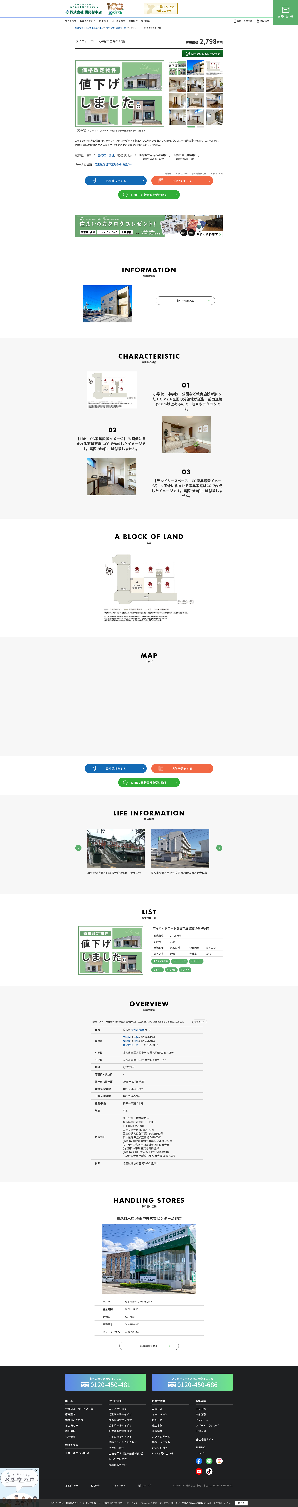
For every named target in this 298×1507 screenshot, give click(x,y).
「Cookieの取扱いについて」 (200, 1503)
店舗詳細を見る (149, 1346)
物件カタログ (144, 1485)
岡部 (136, 1041)
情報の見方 (199, 1021)
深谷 (111, 155)
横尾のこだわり (88, 20)
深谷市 (135, 1030)
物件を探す (70, 20)
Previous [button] (78, 848)
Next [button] (219, 848)
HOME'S (200, 1453)
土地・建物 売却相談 (77, 1453)
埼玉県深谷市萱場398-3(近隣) (113, 164)
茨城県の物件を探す (120, 1431)
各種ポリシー (71, 1485)
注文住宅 (201, 1409)
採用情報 (145, 20)
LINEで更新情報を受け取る (149, 195)
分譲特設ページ (118, 1464)
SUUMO (200, 1447)
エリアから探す (118, 1409)
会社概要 (133, 20)
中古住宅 (201, 1414)
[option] (119, 96)
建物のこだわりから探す (123, 1442)
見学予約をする (182, 181)
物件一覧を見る (185, 300)
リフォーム (202, 1420)
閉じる (241, 1503)
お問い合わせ (160, 1448)
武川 (138, 1045)
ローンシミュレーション (205, 54)
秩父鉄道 (128, 1045)
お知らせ (157, 1420)
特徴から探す (116, 1448)
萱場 (141, 1030)
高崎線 (101, 155)
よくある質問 (118, 20)
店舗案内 (70, 1414)
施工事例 (103, 20)
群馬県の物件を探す (120, 1420)
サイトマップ (118, 1485)
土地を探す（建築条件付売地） (127, 1453)
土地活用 (201, 1431)
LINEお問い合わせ (162, 1453)
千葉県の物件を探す (120, 1436)
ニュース (157, 1409)
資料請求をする (116, 181)
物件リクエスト (161, 1442)
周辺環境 (70, 1431)
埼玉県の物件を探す (120, 1414)
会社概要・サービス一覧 (79, 1409)
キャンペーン (159, 1414)
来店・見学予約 (244, 20)
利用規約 (95, 1485)
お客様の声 (71, 1425)
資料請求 (264, 20)
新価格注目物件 (118, 1459)
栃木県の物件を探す (120, 1425)
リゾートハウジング (207, 1425)
